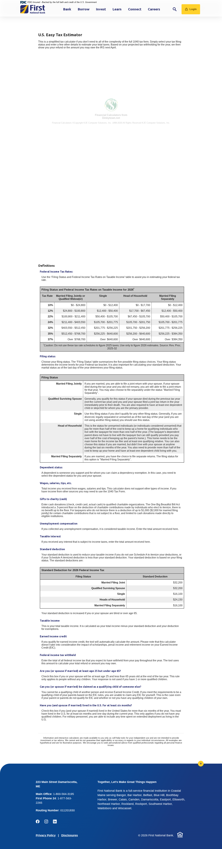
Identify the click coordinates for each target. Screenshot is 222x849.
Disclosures (69, 835)
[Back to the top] (201, 763)
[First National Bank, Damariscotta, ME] (32, 9)
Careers (154, 9)
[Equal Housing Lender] (180, 834)
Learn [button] (117, 9)
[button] (111, 89)
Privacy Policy (46, 835)
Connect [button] (134, 9)
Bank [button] (67, 9)
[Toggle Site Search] (174, 9)
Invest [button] (101, 9)
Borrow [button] (83, 9)
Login (193, 9)
